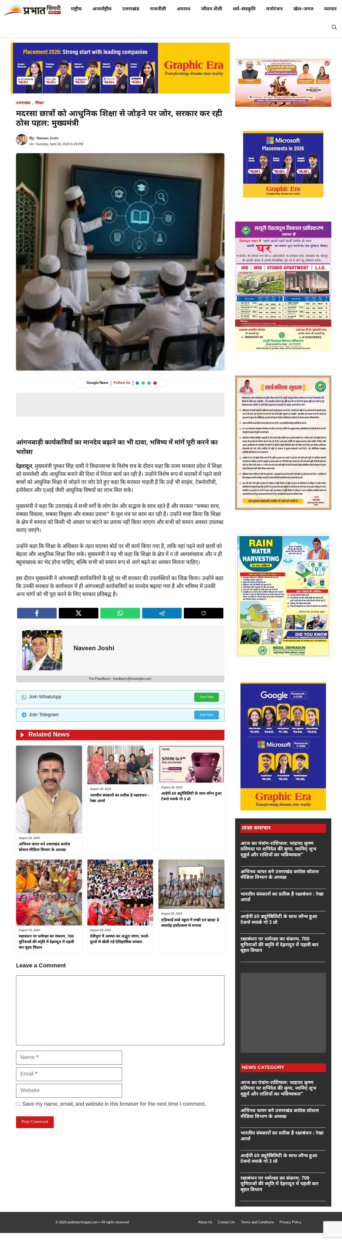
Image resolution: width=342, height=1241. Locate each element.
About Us (205, 1222)
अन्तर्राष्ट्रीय (101, 9)
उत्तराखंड (130, 9)
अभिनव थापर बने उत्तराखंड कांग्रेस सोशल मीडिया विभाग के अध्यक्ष (279, 875)
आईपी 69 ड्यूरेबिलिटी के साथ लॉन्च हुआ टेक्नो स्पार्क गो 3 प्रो (278, 920)
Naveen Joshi (48, 138)
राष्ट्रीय (76, 9)
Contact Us (227, 1222)
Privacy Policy (290, 1222)
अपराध (183, 9)
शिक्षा (39, 103)
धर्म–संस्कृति (244, 9)
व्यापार (330, 9)
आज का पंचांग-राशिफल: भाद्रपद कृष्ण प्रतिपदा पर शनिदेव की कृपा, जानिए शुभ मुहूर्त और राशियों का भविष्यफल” (278, 849)
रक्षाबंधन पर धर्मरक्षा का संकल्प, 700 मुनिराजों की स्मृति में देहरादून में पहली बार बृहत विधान (46, 942)
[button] (334, 28)
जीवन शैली (211, 9)
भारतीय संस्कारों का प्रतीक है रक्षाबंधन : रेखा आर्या (282, 897)
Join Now (206, 697)
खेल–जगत (303, 9)
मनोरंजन (274, 9)
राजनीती (158, 9)
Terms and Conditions (257, 1222)
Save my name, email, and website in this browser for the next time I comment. (114, 1104)
